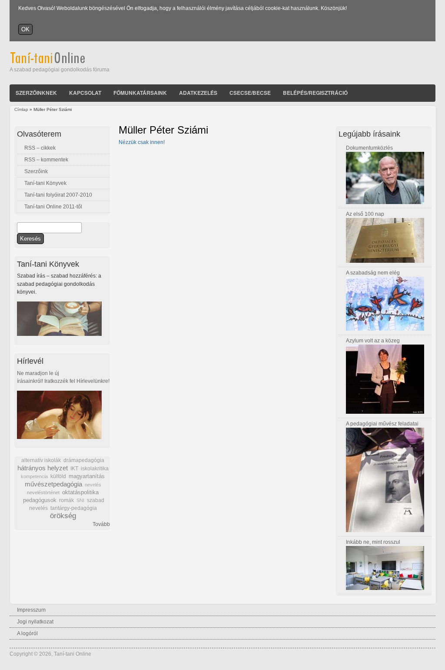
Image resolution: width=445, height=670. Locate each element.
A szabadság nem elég (373, 273)
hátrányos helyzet (42, 468)
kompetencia (34, 476)
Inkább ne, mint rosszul (373, 542)
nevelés (93, 484)
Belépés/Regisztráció (315, 93)
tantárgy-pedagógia (73, 508)
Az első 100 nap (365, 214)
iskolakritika (95, 469)
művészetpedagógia (53, 484)
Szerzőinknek (36, 93)
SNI (80, 500)
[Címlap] (59, 62)
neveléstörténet (43, 492)
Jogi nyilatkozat (35, 622)
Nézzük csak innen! (142, 142)
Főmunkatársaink (140, 93)
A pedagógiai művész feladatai (382, 424)
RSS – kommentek (46, 160)
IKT (74, 469)
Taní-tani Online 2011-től (53, 207)
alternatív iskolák (41, 460)
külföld (58, 476)
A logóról (27, 633)
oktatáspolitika (80, 492)
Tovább (101, 524)
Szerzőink (36, 171)
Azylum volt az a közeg (373, 341)
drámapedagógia (83, 460)
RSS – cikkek (40, 148)
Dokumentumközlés (369, 148)
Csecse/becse (250, 93)
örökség (63, 516)
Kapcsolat (85, 93)
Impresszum (31, 610)
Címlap (21, 109)
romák (66, 500)
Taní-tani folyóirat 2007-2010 (58, 195)
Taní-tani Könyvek (45, 183)
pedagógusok (39, 500)
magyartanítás (87, 476)
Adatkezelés (198, 93)
